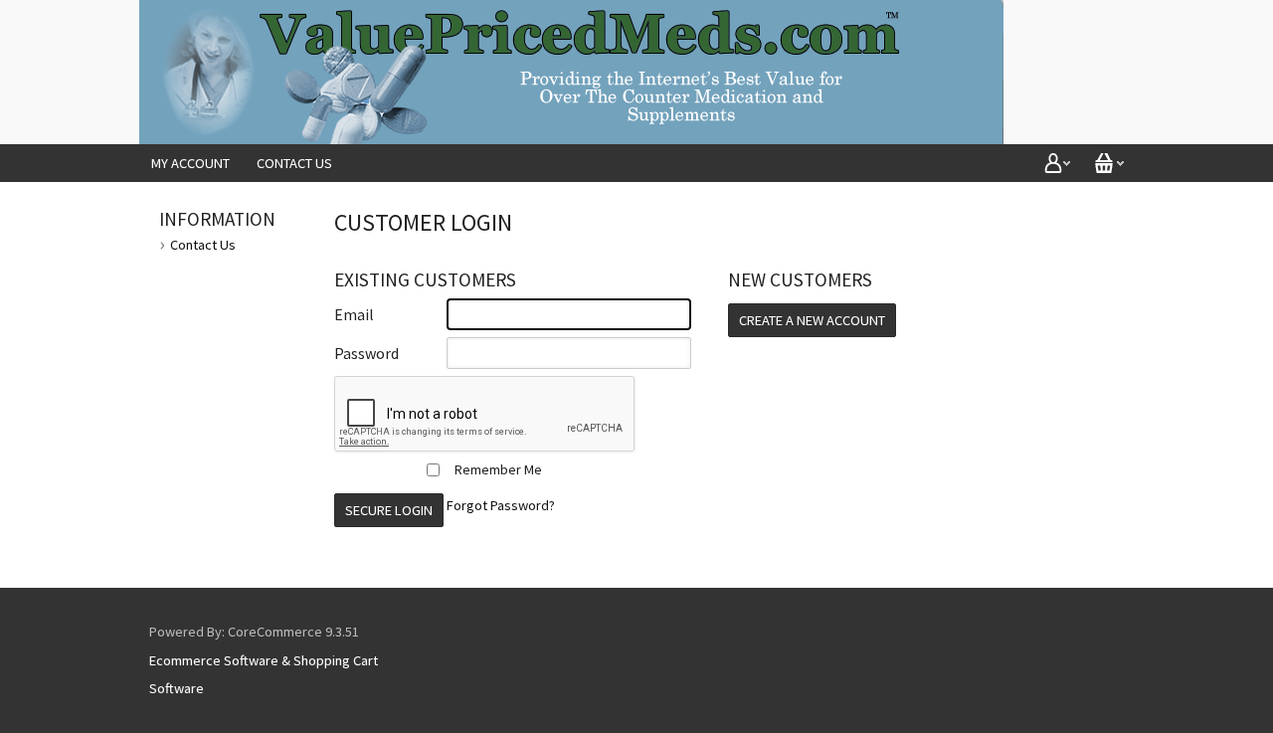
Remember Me (498, 469)
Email (354, 314)
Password (366, 353)
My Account (190, 163)
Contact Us (294, 163)
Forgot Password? (501, 505)
